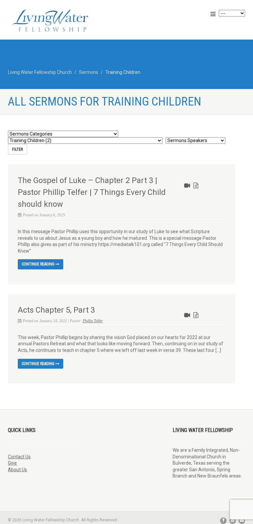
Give (12, 463)
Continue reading (38, 264)
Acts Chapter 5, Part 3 (56, 310)
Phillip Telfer (93, 321)
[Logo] (65, 20)
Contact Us (19, 456)
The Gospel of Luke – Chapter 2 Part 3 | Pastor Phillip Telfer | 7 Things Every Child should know (92, 192)
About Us (17, 469)
